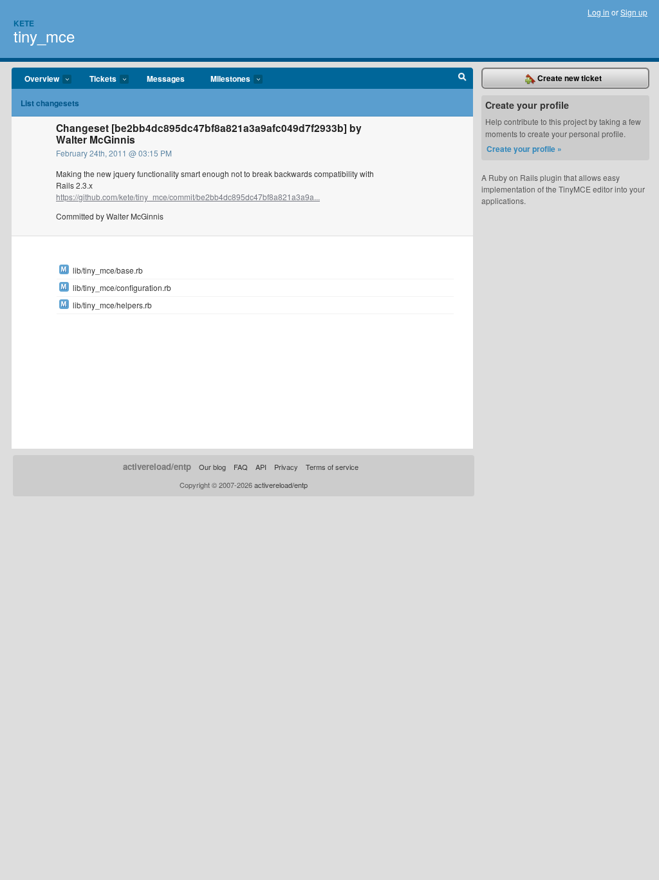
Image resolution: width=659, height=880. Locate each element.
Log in (598, 11)
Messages (166, 78)
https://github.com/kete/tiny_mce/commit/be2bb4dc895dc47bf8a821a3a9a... (188, 196)
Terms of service (332, 467)
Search (462, 78)
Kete (24, 23)
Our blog (212, 467)
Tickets (96, 79)
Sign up (633, 11)
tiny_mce (44, 35)
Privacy (286, 467)
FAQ (241, 467)
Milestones (224, 79)
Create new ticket (568, 78)
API (260, 467)
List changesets (50, 103)
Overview (35, 79)
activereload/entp (157, 466)
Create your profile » (524, 148)
